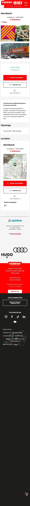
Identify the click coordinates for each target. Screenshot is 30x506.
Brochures (7, 329)
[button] (15, 33)
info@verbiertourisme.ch (15, 284)
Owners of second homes (13, 332)
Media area (19, 336)
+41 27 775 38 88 (15, 286)
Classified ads (8, 336)
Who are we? (7, 344)
